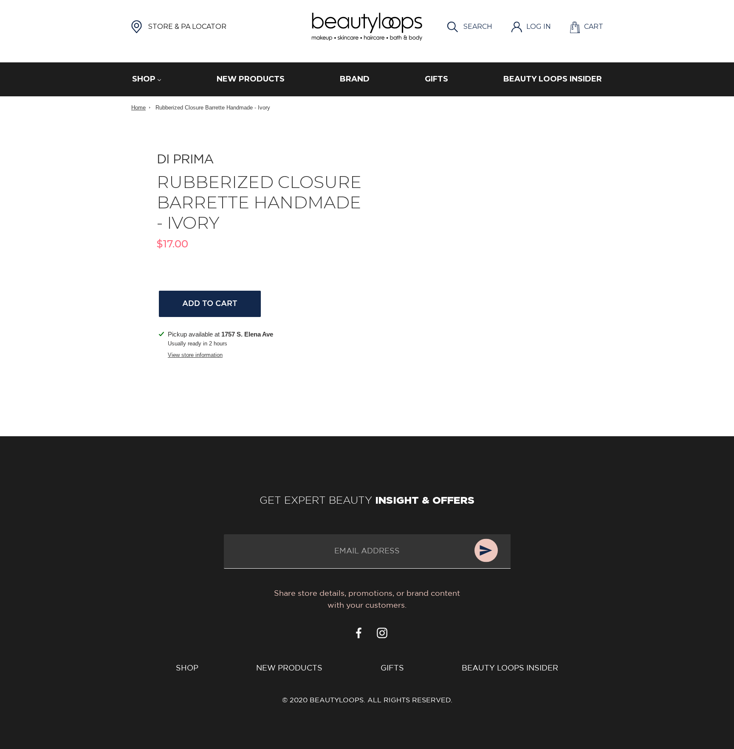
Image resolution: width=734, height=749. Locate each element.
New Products (289, 668)
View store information (195, 355)
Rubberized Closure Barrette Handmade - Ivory (212, 107)
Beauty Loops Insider (510, 668)
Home (138, 107)
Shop (187, 668)
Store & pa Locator (187, 26)
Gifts (392, 668)
